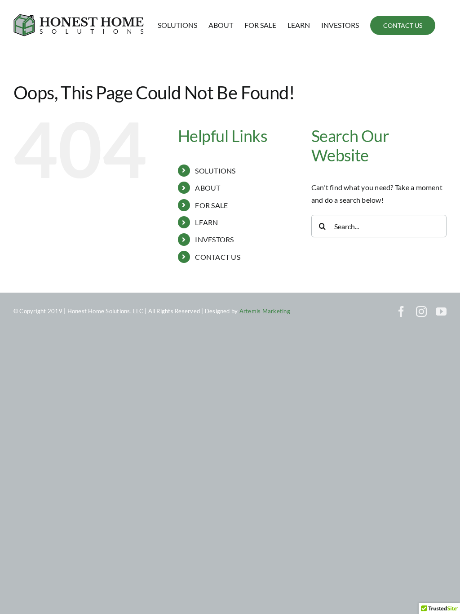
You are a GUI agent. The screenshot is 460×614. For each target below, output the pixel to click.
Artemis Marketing (264, 311)
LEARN (206, 222)
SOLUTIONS (215, 170)
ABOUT (207, 187)
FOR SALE (211, 205)
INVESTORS (214, 239)
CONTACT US (217, 257)
